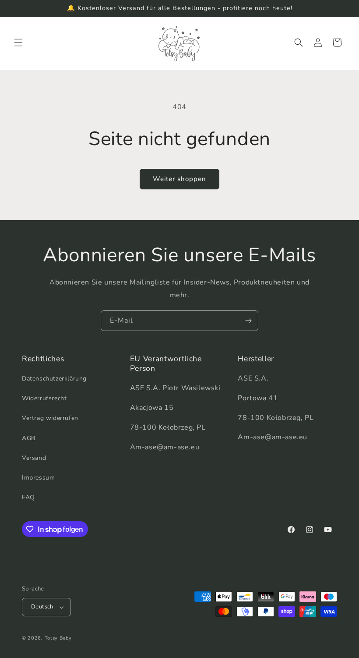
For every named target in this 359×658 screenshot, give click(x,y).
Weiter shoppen (179, 178)
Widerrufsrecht (44, 398)
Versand (34, 458)
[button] (18, 42)
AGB (28, 438)
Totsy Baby (58, 638)
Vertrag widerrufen (50, 418)
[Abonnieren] (248, 320)
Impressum (38, 477)
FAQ (28, 497)
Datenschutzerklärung (54, 378)
